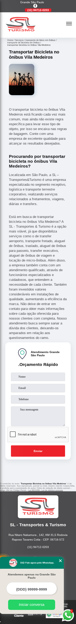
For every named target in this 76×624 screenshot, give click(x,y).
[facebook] (35, 6)
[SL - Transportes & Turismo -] (21, 33)
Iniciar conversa (31, 605)
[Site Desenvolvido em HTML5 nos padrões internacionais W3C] (35, 614)
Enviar (38, 451)
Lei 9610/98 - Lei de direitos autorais (45, 490)
